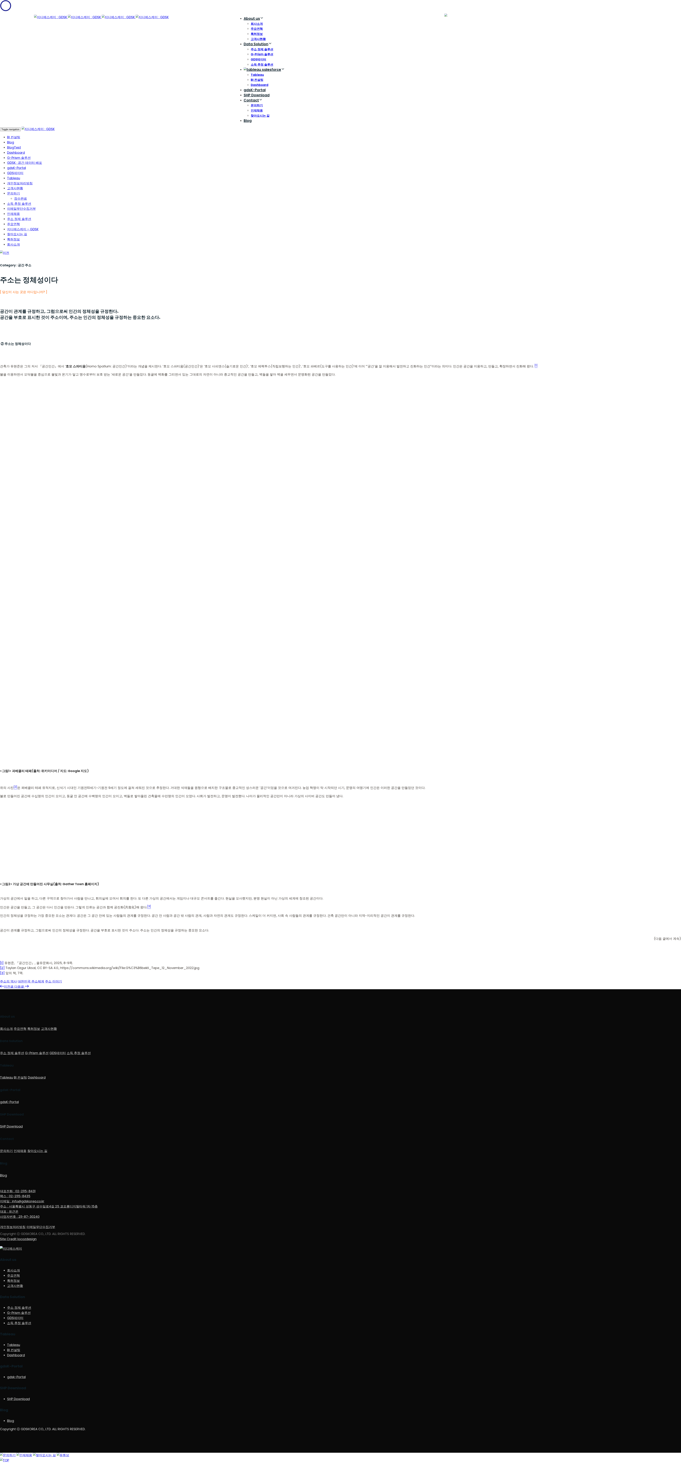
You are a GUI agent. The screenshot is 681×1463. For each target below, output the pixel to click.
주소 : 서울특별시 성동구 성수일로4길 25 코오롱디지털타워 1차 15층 (49, 1206)
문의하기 (257, 105)
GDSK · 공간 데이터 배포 (24, 162)
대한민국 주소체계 (31, 981)
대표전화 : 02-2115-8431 (17, 1191)
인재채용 (257, 110)
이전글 (9, 986)
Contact (251, 100)
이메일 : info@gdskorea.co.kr (22, 1201)
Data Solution (256, 43)
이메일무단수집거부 (21, 208)
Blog (248, 120)
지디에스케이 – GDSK (22, 229)
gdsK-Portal (255, 89)
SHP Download (257, 95)
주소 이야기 (53, 981)
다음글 (19, 986)
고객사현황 (258, 39)
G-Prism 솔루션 (262, 54)
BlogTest (14, 147)
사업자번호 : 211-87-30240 (20, 1216)
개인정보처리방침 (20, 183)
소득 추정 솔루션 (262, 64)
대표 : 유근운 (9, 1211)
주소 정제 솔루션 (262, 49)
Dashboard (259, 85)
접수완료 (20, 198)
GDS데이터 (258, 59)
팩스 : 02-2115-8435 (15, 1196)
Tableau (257, 75)
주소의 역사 (8, 981)
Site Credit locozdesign (18, 1239)
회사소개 (257, 24)
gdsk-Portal (16, 1377)
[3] (2, 973)
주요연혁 (257, 29)
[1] (2, 963)
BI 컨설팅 (257, 80)
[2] (2, 968)
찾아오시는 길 (260, 115)
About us (252, 18)
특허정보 (257, 34)
